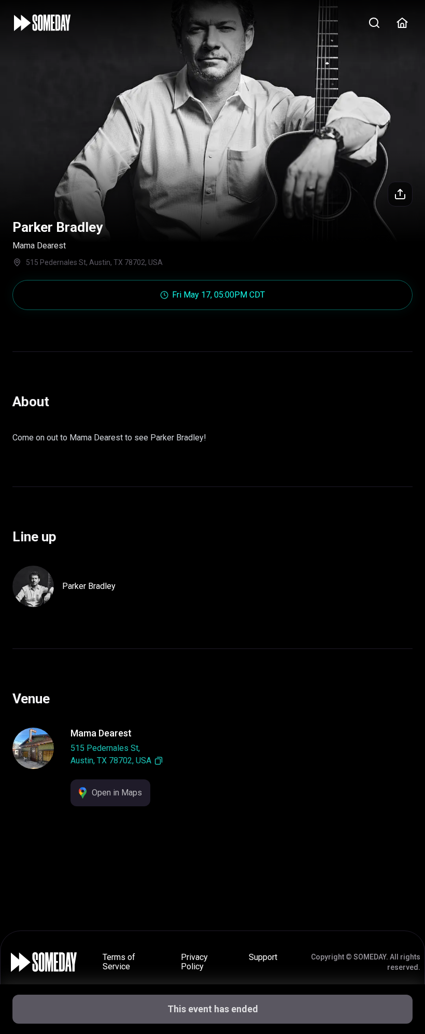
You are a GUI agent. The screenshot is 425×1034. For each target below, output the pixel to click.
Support (263, 957)
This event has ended (212, 1008)
